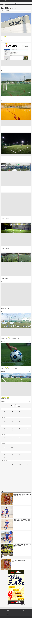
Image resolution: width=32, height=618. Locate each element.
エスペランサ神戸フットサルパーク (6, 36)
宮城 (27, 411)
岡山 (19, 454)
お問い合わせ (8, 614)
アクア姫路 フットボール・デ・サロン (6, 66)
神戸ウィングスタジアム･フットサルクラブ (7, 367)
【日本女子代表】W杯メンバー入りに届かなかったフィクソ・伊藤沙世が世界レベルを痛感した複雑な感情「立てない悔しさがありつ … (21, 520)
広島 (27, 454)
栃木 (12, 421)
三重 (27, 437)
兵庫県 (29, 281)
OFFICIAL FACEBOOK (24, 604)
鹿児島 (20, 464)
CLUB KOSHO (3, 307)
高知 (4, 457)
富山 (27, 428)
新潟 (12, 428)
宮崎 (12, 464)
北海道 (4, 411)
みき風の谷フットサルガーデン (5, 397)
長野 (19, 428)
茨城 (4, 421)
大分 (4, 464)
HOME (1, 4)
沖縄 (27, 464)
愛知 (4, 437)
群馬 (19, 421)
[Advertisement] (16, 480)
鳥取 (4, 454)
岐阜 (12, 437)
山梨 (4, 428)
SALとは (24, 610)
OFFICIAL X (8, 604)
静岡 (19, 437)
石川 (4, 430)
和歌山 (12, 447)
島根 (12, 454)
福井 (12, 430)
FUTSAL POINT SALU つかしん (5, 337)
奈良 (4, 447)
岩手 (19, 411)
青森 (12, 411)
